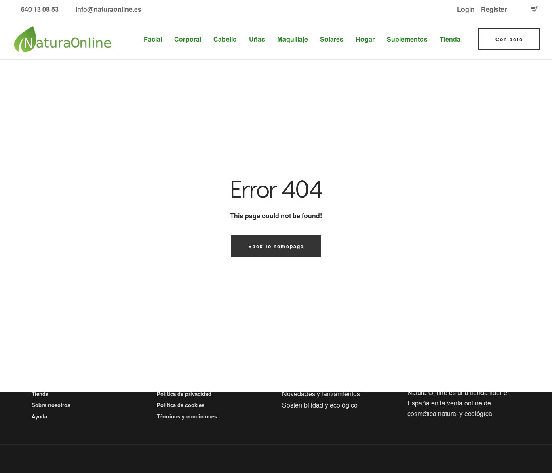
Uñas (257, 39)
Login (466, 9)
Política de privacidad (184, 393)
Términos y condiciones (187, 416)
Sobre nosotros (51, 405)
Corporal (187, 39)
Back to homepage (276, 246)
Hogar (365, 39)
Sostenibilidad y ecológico (320, 405)
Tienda (450, 39)
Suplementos (407, 39)
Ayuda (39, 416)
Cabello (225, 39)
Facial (153, 39)
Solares (331, 39)
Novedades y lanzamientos (321, 393)
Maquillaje (292, 39)
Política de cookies (180, 405)
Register (494, 9)
